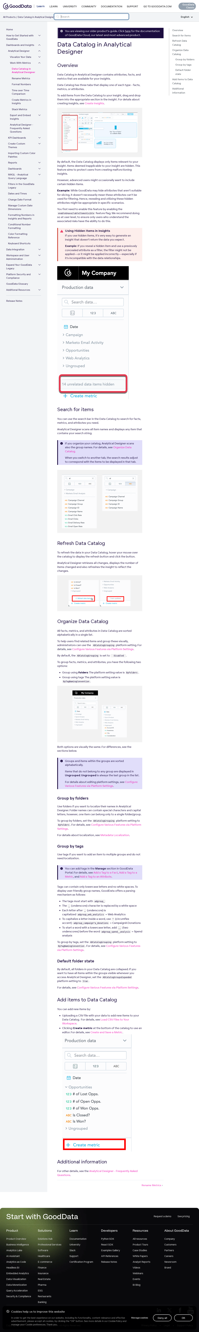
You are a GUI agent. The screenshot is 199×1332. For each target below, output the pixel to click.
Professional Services (49, 1244)
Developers (109, 1230)
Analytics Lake (14, 1250)
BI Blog (136, 1284)
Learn (53, 6)
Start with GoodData (42, 1216)
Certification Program (81, 1261)
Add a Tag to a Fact (105, 872)
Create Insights (94, 103)
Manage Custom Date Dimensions (20, 207)
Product (12, 1230)
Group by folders (184, 59)
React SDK (107, 1244)
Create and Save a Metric (106, 1032)
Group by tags (183, 64)
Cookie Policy (115, 1321)
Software (43, 1250)
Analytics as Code (16, 1261)
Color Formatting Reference (17, 235)
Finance (42, 1267)
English (185, 17)
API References (109, 1256)
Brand (167, 1267)
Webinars (138, 1273)
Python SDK (107, 1238)
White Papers (140, 1256)
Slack (72, 1250)
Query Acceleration (17, 1290)
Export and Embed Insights (20, 117)
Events (136, 1279)
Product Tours (140, 1244)
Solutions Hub (45, 1238)
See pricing (184, 1216)
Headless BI (12, 1267)
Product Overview (16, 1238)
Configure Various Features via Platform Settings (103, 649)
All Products (9, 17)
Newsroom (170, 1261)
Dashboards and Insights (20, 45)
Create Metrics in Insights (21, 101)
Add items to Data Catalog (182, 81)
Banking (42, 1302)
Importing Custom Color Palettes (21, 155)
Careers (168, 1256)
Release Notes (14, 300)
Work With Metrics (20, 62)
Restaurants (44, 1296)
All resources (140, 1238)
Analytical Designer (19, 50)
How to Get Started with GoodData (20, 37)
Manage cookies (139, 1317)
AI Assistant (13, 1256)
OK (183, 1317)
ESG (40, 1290)
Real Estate (44, 1279)
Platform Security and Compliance (18, 276)
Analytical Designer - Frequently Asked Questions (21, 128)
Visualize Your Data (20, 56)
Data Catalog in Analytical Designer (23, 71)
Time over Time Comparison (20, 92)
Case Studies (140, 1250)
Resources (140, 1230)
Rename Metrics (21, 78)
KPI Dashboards (17, 137)
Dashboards (15, 168)
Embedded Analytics (17, 1273)
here (128, 31)
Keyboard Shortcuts (19, 243)
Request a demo (162, 1216)
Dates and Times (17, 193)
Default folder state (183, 72)
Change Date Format (19, 199)
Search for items (181, 35)
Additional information (178, 90)
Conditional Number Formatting (19, 226)
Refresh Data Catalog (179, 42)
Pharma (42, 1284)
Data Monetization (16, 1284)
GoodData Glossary (17, 283)
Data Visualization (16, 1279)
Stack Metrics (19, 109)
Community (88, 6)
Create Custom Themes (16, 145)
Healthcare (44, 1256)
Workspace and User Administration (17, 257)
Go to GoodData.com (157, 6)
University (70, 6)
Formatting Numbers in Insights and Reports (21, 216)
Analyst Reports (141, 1261)
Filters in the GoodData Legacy (21, 186)
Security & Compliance (18, 1296)
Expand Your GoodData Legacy (19, 266)
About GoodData (176, 1230)
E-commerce (45, 1261)
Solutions (45, 1230)
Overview (177, 30)
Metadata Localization (114, 835)
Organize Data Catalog (180, 52)
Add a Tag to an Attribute (95, 876)
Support (132, 6)
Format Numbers (21, 84)
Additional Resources (18, 289)
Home (9, 29)
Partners (169, 1250)
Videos (136, 1267)
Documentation (111, 6)
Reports (12, 162)
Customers (170, 1244)
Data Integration (15, 249)
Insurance (43, 1273)
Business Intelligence (17, 1244)
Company (169, 1238)
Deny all (162, 1317)
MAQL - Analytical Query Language (18, 176)
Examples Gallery (110, 1250)
